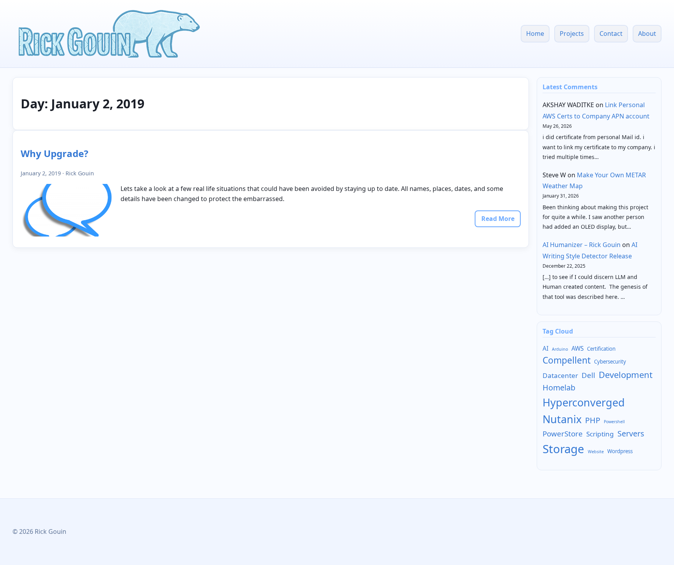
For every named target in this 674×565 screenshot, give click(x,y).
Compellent (567, 360)
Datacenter (560, 375)
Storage (563, 449)
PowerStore (563, 433)
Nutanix (562, 419)
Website (596, 451)
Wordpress (620, 451)
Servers (630, 433)
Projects (572, 33)
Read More (497, 218)
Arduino (560, 349)
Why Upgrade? (54, 153)
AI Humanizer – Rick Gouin (582, 244)
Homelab (559, 387)
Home (535, 33)
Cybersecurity (610, 361)
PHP (592, 420)
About (647, 33)
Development (626, 374)
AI (545, 348)
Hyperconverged (584, 402)
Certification (601, 348)
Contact (611, 33)
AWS (577, 348)
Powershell (614, 421)
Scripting (600, 433)
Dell (588, 375)
